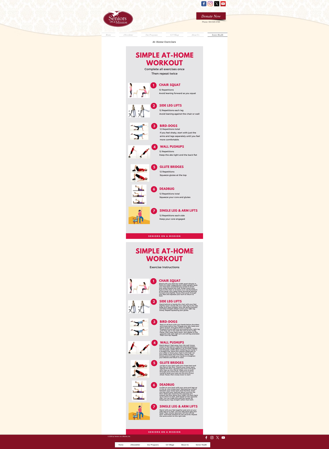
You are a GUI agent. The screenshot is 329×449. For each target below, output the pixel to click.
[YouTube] (223, 3)
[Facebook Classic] (203, 3)
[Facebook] (206, 438)
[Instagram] (210, 3)
